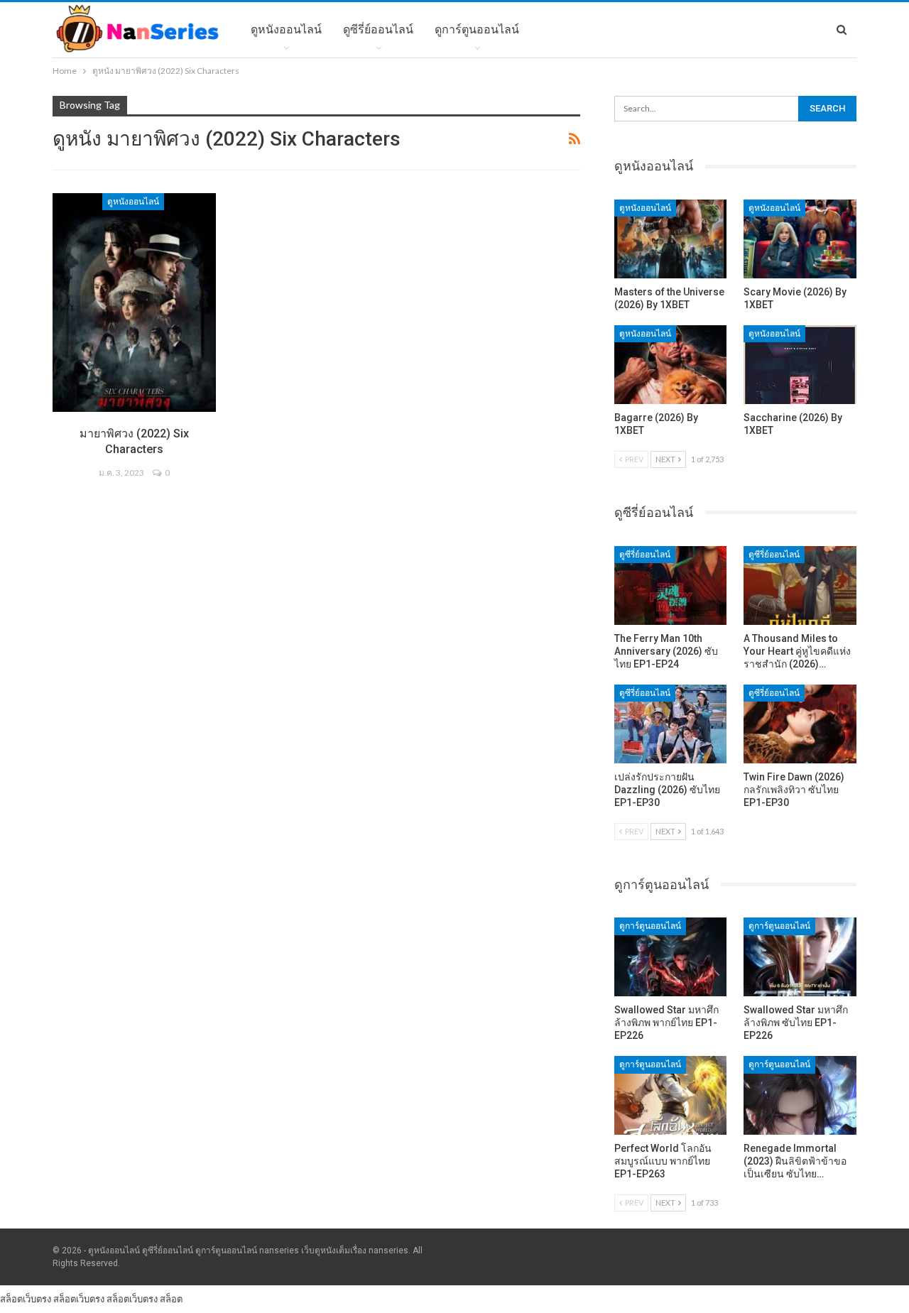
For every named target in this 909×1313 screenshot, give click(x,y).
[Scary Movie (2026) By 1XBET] (800, 239)
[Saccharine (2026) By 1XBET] (800, 364)
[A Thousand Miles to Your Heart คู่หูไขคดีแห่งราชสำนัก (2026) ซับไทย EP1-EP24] (800, 585)
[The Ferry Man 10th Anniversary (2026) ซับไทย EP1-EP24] (670, 585)
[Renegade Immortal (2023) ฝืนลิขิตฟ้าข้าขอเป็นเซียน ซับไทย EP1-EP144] (800, 1095)
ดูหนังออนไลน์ (286, 29)
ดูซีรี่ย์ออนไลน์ (378, 29)
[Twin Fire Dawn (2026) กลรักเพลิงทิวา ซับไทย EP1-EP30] (800, 724)
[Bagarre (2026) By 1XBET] (670, 364)
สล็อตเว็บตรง (25, 1298)
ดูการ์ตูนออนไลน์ (477, 29)
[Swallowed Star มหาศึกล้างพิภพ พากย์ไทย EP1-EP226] (670, 956)
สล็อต (171, 1298)
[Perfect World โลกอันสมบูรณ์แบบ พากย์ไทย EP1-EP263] (670, 1095)
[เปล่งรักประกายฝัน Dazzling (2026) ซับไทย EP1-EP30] (670, 724)
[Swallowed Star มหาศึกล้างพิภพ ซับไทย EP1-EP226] (800, 956)
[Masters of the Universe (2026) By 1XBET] (670, 239)
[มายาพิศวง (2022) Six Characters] (134, 302)
